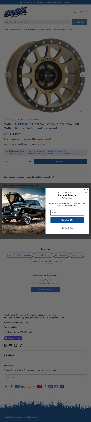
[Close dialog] (86, 191)
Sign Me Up (67, 220)
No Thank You (67, 228)
